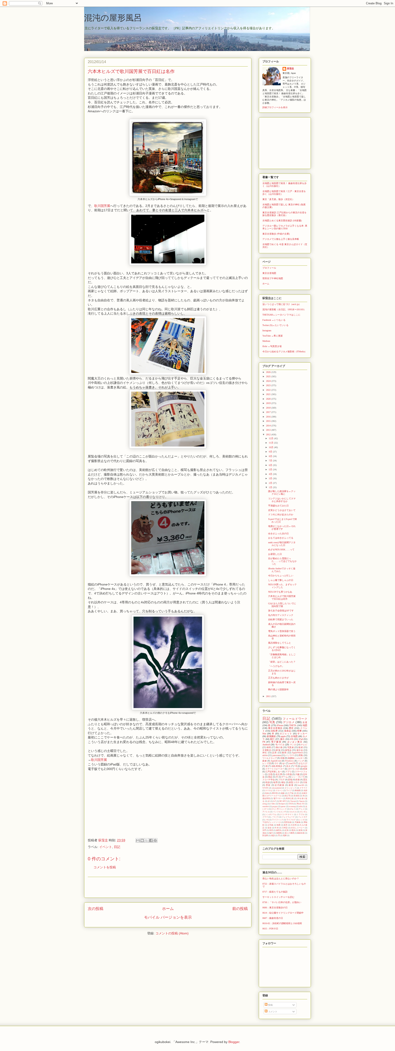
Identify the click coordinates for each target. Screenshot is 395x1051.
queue (283, 806)
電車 (285, 835)
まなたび (303, 763)
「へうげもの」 (276, 666)
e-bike (272, 804)
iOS (292, 739)
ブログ (281, 779)
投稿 (270, 1005)
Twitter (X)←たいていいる (275, 325)
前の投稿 (240, 909)
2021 (268, 394)
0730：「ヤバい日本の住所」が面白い (281, 902)
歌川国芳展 (102, 206)
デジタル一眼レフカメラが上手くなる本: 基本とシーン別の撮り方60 (284, 227)
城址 (283, 782)
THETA (292, 725)
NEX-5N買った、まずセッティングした (282, 585)
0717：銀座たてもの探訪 (275, 892)
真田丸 (279, 830)
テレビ (304, 744)
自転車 (274, 731)
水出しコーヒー (297, 828)
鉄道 (298, 779)
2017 (268, 412)
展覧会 (288, 750)
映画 (269, 747)
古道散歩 (266, 750)
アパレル (266, 812)
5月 (271, 469)
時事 (299, 731)
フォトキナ (302, 817)
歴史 (291, 728)
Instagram (266, 330)
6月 (271, 465)
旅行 (272, 739)
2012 (268, 434)
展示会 (299, 750)
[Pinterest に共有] (155, 840)
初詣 (267, 782)
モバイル (280, 744)
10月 (271, 447)
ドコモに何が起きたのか (280, 514)
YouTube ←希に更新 (272, 335)
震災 (305, 779)
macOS (292, 763)
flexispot (281, 804)
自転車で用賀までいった (280, 619)
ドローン (279, 790)
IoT (274, 801)
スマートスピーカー (274, 769)
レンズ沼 (266, 763)
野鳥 (301, 755)
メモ (267, 820)
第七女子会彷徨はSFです (281, 610)
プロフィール (269, 268)
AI (269, 801)
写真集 (297, 822)
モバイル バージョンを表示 (168, 917)
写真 (272, 722)
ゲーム (285, 777)
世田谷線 (287, 822)
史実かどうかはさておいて (282, 510)
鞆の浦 (279, 747)
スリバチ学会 (268, 779)
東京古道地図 (269, 273)
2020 (268, 399)
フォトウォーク (288, 817)
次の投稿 (95, 909)
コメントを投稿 (104, 867)
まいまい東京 (295, 742)
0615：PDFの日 (270, 928)
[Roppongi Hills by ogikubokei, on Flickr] (167, 709)
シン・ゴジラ (297, 777)
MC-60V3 (283, 801)
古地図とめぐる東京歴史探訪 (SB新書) (282, 220)
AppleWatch (297, 752)
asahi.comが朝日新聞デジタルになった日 (282, 543)
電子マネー (278, 798)
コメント (272, 1011)
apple (283, 736)
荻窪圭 (290, 68)
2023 (268, 385)
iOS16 (290, 804)
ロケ (277, 763)
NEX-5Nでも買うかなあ (280, 592)
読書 (274, 752)
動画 (284, 752)
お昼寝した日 (275, 554)
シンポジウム (271, 814)
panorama (276, 755)
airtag (264, 804)
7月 (271, 460)
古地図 (294, 736)
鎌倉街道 (300, 833)
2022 (268, 390)
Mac (264, 733)
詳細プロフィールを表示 (275, 107)
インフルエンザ (279, 812)
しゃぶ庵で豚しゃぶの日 (280, 580)
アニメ (301, 809)
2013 (268, 430)
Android (266, 744)
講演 (300, 830)
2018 (268, 407)
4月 (271, 474)
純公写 (287, 796)
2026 (268, 372)
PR (263, 742)
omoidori (265, 806)
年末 (277, 828)
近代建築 (280, 785)
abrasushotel (276, 788)
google (304, 766)
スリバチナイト (286, 814)
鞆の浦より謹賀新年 (278, 689)
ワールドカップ (269, 758)
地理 (275, 782)
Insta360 (301, 785)
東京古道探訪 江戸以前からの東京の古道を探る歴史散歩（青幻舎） (284, 214)
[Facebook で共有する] (151, 840)
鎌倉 (264, 761)
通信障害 (266, 798)
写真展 (290, 747)
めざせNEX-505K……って (281, 549)
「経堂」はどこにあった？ (282, 662)
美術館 (296, 796)
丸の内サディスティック (280, 615)
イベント (105, 847)
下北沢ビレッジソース (271, 822)
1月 (271, 487)
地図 (305, 725)
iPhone (280, 725)
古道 (304, 722)
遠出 (282, 739)
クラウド (303, 788)
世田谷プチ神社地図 (272, 278)
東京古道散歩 (275, 728)
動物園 (297, 790)
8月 (271, 456)
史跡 (305, 790)
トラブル (300, 814)
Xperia (301, 801)
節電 (290, 779)
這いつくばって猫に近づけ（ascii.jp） (281, 304)
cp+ (284, 763)
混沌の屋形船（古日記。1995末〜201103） (284, 309)
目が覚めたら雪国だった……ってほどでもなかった (282, 561)
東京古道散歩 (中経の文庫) (276, 234)
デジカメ (289, 722)
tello (300, 806)
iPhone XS (300, 804)
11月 (271, 442)
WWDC (265, 788)
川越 (297, 774)
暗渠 (305, 769)
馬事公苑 (290, 798)
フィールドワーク (295, 718)
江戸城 (290, 793)
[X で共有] (146, 840)
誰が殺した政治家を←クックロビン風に (282, 492)
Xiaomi (293, 801)
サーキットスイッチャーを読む (278, 897)
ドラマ (265, 817)
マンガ (293, 744)
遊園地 (279, 833)
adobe (265, 755)
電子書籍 (276, 742)
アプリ (288, 771)
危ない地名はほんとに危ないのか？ (280, 878)
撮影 (283, 793)
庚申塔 (275, 793)
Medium (266, 341)
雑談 (273, 835)
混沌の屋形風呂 (113, 17)
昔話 (270, 777)
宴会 (270, 828)
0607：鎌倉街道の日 (272, 918)
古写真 (270, 825)
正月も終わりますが (278, 678)
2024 (268, 381)
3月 (271, 478)
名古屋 (279, 774)
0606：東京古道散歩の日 (275, 907)
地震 (278, 825)
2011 (268, 696)
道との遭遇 (289, 833)
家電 (278, 750)
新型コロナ (294, 782)
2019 (268, 403)
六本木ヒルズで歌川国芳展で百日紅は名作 (282, 597)
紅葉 (286, 830)
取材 (301, 747)
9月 (271, 451)
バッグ (300, 761)
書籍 (268, 785)
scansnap (292, 806)
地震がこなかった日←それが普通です (282, 527)
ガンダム (303, 812)
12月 (271, 438)
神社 (264, 752)
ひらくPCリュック (279, 809)
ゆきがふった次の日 (278, 533)
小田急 (289, 774)
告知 (267, 793)
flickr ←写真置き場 (272, 346)
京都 (282, 758)
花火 (288, 766)
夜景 (286, 825)
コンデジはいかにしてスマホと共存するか (282, 500)
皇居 (271, 830)
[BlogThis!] (142, 840)
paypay (275, 806)
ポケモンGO (294, 769)
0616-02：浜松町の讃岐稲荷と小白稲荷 (282, 923)
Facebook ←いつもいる (274, 320)
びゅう (293, 809)
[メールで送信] (138, 840)
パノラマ (290, 755)
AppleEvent (276, 761)
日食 (305, 782)
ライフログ (291, 820)
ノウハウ (274, 817)
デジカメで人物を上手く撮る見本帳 (280, 239)
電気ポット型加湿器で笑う (282, 631)
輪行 (271, 833)
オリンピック (290, 788)
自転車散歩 (277, 766)
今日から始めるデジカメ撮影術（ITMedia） (284, 351)
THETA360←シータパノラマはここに (281, 314)
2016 (268, 416)
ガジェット (286, 733)
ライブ (289, 790)
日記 (117, 847)
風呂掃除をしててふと (279, 643)
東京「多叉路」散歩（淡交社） (278, 199)
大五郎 (293, 825)
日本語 (285, 828)
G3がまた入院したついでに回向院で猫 (282, 604)
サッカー (302, 733)
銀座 (291, 785)
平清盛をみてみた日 (278, 505)
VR (295, 766)
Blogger (233, 1042)
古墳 (270, 774)
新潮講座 (271, 736)
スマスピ (268, 790)
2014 (268, 425)
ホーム (168, 909)
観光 (293, 830)
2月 (271, 483)
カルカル (292, 812)
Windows (289, 761)
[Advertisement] (167, 887)
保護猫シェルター (296, 758)
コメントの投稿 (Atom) (172, 933)
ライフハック (277, 820)
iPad (301, 739)
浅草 (264, 830)
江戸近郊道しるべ (273, 771)
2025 (268, 376)
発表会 (287, 731)
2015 (268, 421)
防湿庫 (265, 835)
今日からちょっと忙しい (280, 575)
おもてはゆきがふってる (280, 538)
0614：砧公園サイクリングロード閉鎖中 (283, 913)
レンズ (301, 820)
